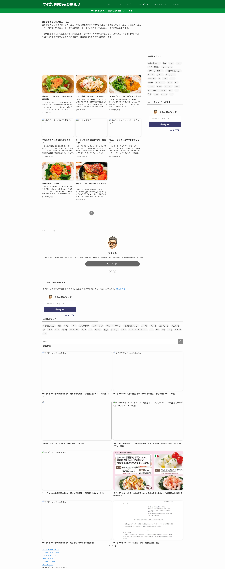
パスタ (171, 63)
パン (170, 90)
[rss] (115, 546)
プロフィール (47, 558)
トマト (178, 63)
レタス (165, 78)
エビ (176, 90)
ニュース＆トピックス (51, 552)
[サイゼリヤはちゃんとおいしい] (61, 4)
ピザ (176, 82)
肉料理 (150, 82)
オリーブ (164, 94)
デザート (160, 75)
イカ (171, 94)
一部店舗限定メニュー (173, 71)
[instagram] (114, 271)
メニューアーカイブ (50, 549)
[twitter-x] (110, 271)
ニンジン (151, 86)
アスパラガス (160, 82)
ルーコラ (151, 75)
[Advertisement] (91, 55)
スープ (172, 78)
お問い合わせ (47, 564)
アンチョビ (168, 86)
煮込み (159, 86)
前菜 (164, 63)
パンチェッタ (170, 75)
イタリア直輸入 (153, 67)
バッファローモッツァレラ (157, 90)
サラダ (169, 82)
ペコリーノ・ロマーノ (155, 71)
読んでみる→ (121, 289)
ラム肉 (156, 94)
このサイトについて (50, 555)
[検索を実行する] (180, 341)
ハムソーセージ (166, 67)
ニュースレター (112, 264)
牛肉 (149, 94)
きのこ (177, 86)
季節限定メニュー (154, 63)
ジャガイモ (152, 78)
